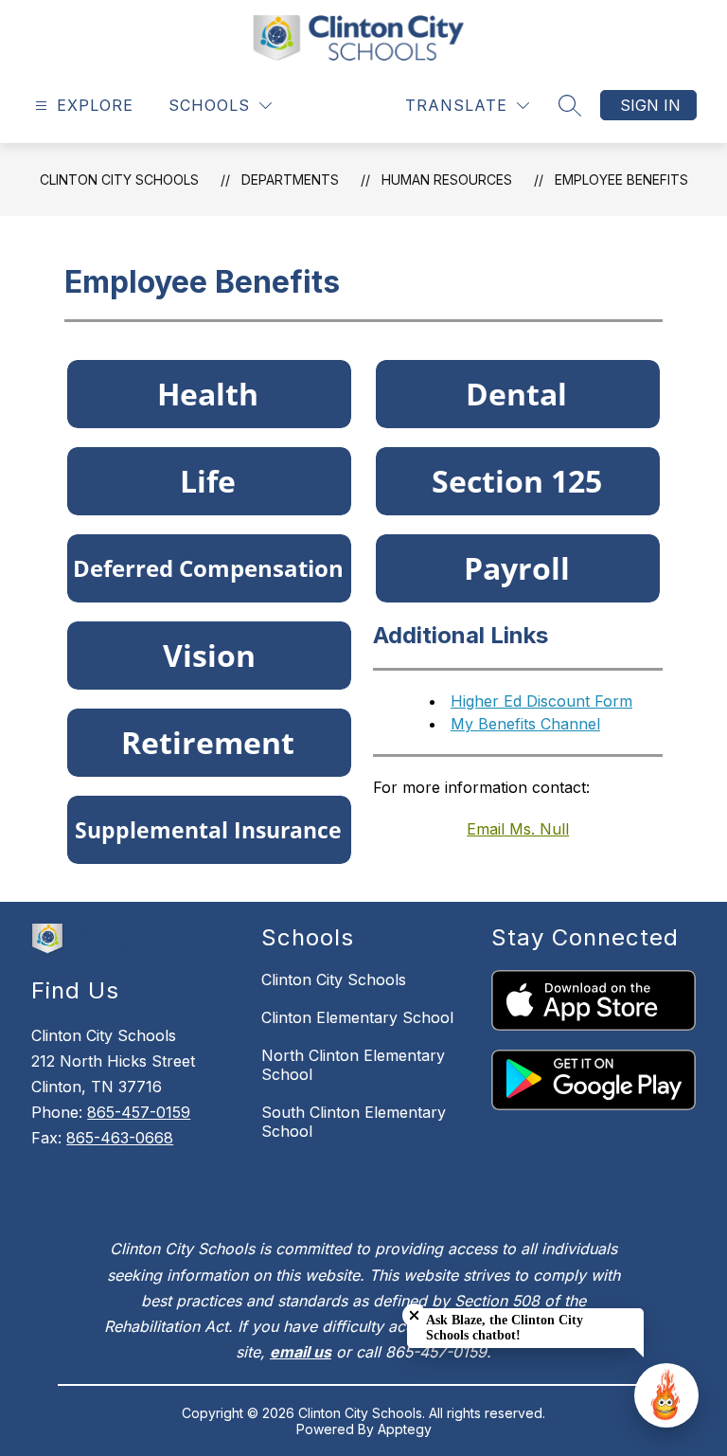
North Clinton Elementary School (353, 1065)
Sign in (650, 105)
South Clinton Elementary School (353, 1122)
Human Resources (446, 179)
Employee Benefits (621, 179)
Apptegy (405, 1429)
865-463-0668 (119, 1137)
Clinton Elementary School (357, 1017)
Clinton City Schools (119, 179)
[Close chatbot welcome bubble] (414, 1315)
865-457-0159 (138, 1112)
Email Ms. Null (518, 828)
